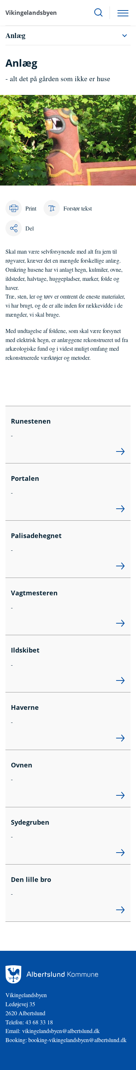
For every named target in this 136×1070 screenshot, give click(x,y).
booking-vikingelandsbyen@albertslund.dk (77, 1040)
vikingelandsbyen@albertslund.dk (61, 1030)
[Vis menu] (123, 13)
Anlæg (15, 35)
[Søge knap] (98, 13)
